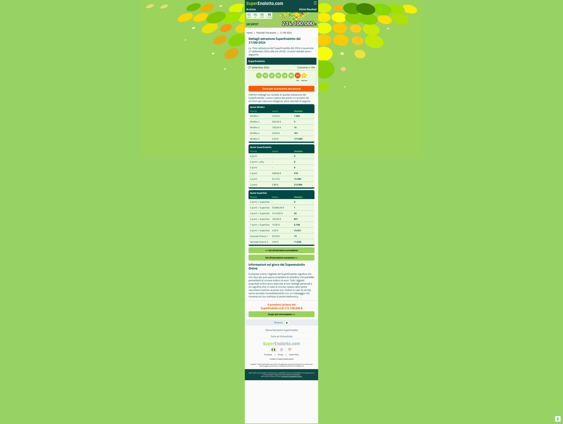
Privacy (280, 354)
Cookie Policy (294, 354)
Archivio (251, 9)
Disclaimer (268, 354)
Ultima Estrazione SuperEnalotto (281, 330)
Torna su (278, 322)
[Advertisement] (281, 402)
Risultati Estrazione (266, 32)
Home (249, 32)
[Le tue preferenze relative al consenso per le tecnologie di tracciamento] (558, 419)
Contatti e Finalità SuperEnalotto (282, 359)
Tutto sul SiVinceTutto (281, 336)
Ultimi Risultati (308, 9)
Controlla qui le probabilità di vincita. (291, 376)
